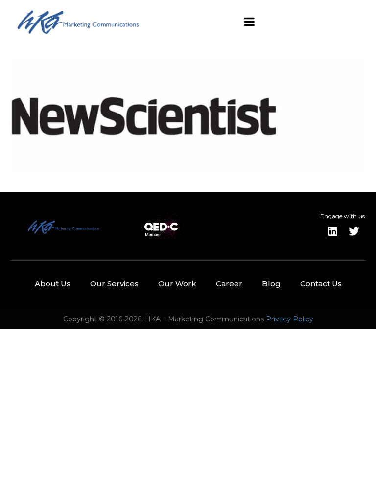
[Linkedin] (332, 231)
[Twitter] (354, 231)
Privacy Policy (289, 319)
